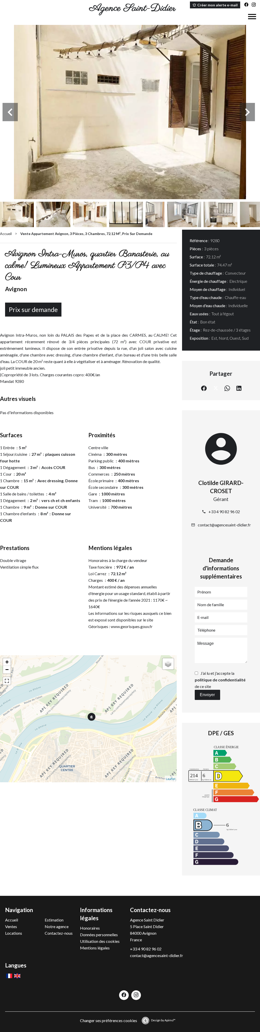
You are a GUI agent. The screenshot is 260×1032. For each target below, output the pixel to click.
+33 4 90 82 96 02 (224, 511)
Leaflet (170, 778)
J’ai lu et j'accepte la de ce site (220, 680)
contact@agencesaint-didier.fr (224, 524)
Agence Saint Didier (147, 919)
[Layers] (168, 663)
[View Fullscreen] (7, 681)
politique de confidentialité (220, 679)
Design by (163, 1020)
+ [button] (7, 662)
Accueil (6, 233)
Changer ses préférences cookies (108, 1020)
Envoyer (207, 695)
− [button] (7, 669)
